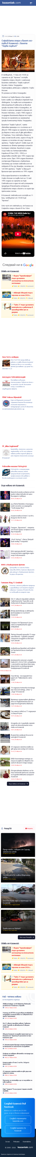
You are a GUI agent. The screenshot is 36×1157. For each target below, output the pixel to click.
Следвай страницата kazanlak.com (18, 1119)
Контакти (27, 1142)
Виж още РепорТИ (26, 937)
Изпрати (30, 828)
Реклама (16, 1142)
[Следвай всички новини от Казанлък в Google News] (18, 264)
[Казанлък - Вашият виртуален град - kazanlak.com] (11, 2)
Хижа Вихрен (22, 1154)
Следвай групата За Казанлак (18, 1129)
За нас (7, 1142)
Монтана (15, 1154)
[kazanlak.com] (25, 1147)
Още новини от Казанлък (17, 784)
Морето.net (10, 1154)
